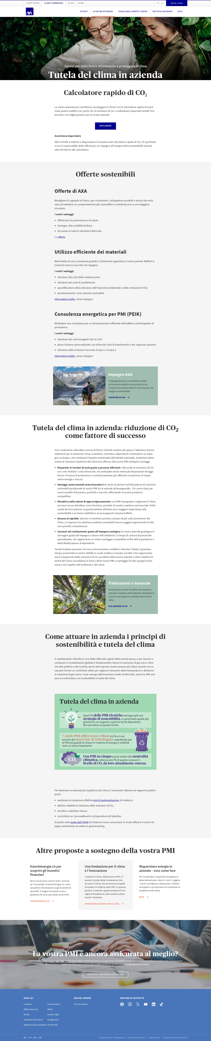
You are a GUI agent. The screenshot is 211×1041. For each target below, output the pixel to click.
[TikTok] (162, 1003)
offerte (61, 237)
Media (50, 1009)
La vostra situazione (103, 11)
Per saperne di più (117, 606)
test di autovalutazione (106, 800)
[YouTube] (146, 1003)
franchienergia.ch (40, 901)
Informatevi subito (65, 299)
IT (35, 1037)
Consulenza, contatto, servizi (132, 11)
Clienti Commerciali (53, 3)
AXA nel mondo (81, 1004)
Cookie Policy (154, 1037)
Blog (180, 11)
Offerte (84, 11)
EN (40, 1037)
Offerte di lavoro (31, 1009)
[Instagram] (130, 1003)
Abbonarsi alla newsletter (35, 1024)
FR (30, 1037)
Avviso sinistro (53, 1004)
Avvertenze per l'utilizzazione (112, 1037)
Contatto (28, 1004)
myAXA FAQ (52, 1024)
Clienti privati (33, 3)
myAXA (81, 3)
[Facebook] (122, 1003)
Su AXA (71, 3)
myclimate (106, 125)
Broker (27, 1014)
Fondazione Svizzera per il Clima (102, 903)
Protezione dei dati (137, 1037)
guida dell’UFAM (80, 822)
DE (25, 1037)
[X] (138, 1003)
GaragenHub (53, 1019)
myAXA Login (53, 1014)
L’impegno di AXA (116, 397)
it (158, 3)
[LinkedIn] (154, 1003)
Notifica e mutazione (163, 11)
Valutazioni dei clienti (33, 1019)
